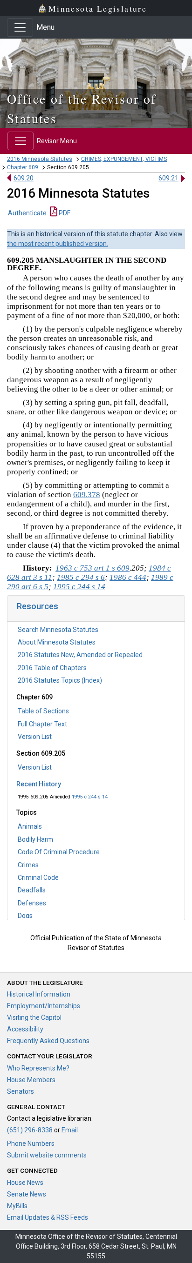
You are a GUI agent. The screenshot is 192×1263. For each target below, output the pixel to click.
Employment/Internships (43, 1006)
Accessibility (25, 1029)
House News (25, 1182)
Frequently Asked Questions (48, 1040)
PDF (63, 213)
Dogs (25, 915)
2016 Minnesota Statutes (39, 159)
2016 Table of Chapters (52, 667)
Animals (30, 826)
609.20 (24, 178)
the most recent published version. (57, 243)
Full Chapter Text (42, 724)
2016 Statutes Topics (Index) (60, 680)
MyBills (17, 1206)
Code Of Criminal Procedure (59, 852)
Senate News (26, 1194)
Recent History (38, 784)
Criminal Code (38, 877)
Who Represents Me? (38, 1068)
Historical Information (38, 994)
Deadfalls (32, 890)
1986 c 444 (128, 577)
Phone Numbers (31, 1143)
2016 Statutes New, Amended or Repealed (80, 654)
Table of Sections (43, 711)
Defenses (32, 903)
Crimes (28, 865)
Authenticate (27, 213)
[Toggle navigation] (20, 27)
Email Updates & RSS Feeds (47, 1217)
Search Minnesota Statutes (58, 629)
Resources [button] (37, 606)
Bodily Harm (35, 839)
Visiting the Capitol (34, 1017)
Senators (20, 1091)
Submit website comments (47, 1155)
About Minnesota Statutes (57, 642)
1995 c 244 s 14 (90, 797)
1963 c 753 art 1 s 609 (92, 568)
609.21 (168, 178)
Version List (35, 736)
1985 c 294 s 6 (81, 577)
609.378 (86, 494)
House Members (31, 1080)
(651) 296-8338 (30, 1130)
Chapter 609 (22, 167)
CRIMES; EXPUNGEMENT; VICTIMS (124, 159)
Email (70, 1130)
